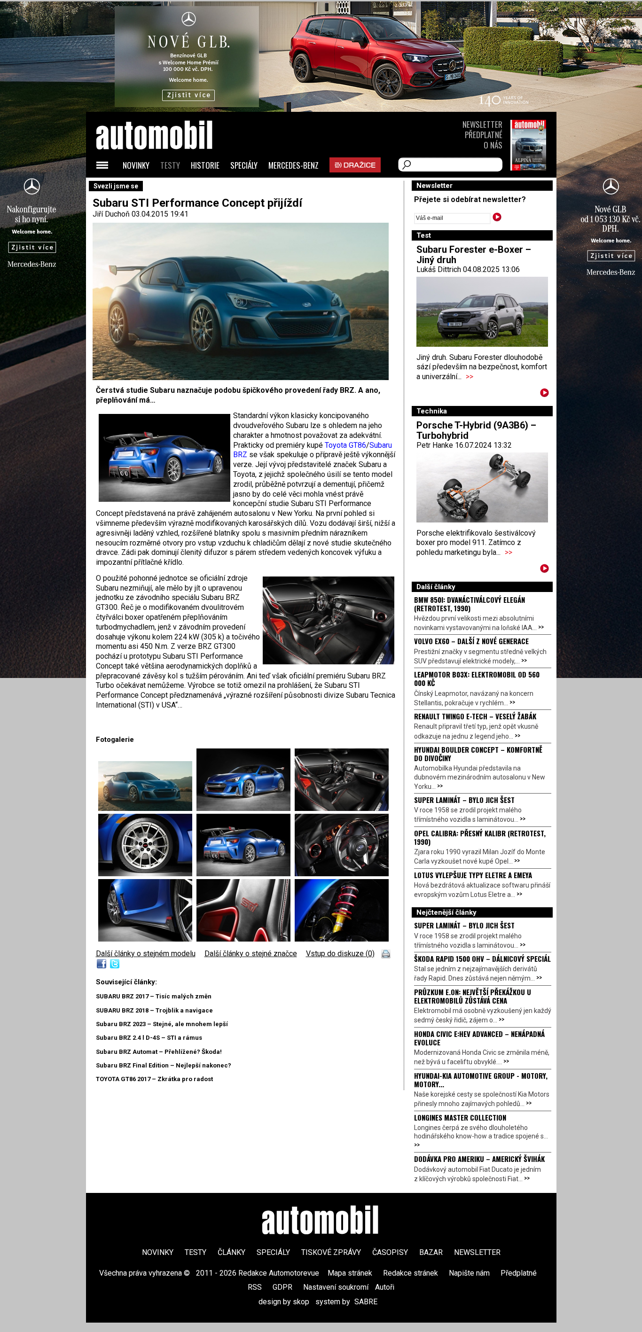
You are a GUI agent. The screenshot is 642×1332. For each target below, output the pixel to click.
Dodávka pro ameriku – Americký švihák (479, 1158)
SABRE (365, 1301)
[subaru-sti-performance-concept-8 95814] (147, 939)
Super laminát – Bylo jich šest (464, 800)
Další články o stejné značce (250, 953)
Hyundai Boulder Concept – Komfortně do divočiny (478, 753)
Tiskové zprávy (331, 1252)
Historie (205, 165)
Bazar (431, 1252)
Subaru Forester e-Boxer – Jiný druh (473, 254)
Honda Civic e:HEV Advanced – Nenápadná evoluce (479, 1037)
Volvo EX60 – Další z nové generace (471, 641)
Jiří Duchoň (111, 214)
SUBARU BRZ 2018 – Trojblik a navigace (154, 1010)
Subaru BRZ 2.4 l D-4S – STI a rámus (149, 1037)
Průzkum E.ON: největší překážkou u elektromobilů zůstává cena (472, 996)
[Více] (544, 394)
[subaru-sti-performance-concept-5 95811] (147, 873)
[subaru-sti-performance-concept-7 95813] (342, 873)
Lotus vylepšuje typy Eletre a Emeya (473, 875)
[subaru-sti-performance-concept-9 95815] (245, 939)
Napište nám (469, 1273)
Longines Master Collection (460, 1117)
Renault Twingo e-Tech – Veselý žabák (475, 716)
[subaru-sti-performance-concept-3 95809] (245, 808)
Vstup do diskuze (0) (340, 953)
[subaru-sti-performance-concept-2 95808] (245, 873)
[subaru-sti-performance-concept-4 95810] (342, 808)
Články (231, 1252)
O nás (493, 145)
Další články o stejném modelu (146, 953)
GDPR (282, 1287)
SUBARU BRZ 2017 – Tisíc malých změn (153, 996)
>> (469, 376)
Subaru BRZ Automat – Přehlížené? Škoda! (159, 1051)
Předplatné (483, 134)
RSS (255, 1287)
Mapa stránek (350, 1273)
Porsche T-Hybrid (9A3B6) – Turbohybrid (476, 430)
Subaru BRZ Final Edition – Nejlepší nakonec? (163, 1065)
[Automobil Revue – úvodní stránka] (166, 188)
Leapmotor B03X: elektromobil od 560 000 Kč (477, 678)
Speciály (244, 165)
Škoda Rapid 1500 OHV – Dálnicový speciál (482, 958)
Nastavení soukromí (335, 1287)
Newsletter (482, 124)
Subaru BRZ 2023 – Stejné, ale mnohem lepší (162, 1024)
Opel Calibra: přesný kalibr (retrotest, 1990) (480, 837)
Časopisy (390, 1252)
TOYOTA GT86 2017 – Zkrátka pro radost (154, 1079)
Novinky (136, 165)
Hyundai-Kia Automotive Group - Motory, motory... (481, 1079)
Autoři (384, 1287)
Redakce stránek (410, 1273)
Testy (170, 165)
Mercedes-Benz (293, 165)
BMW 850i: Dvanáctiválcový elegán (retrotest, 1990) (469, 603)
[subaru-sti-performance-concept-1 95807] (147, 808)
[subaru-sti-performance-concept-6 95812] (342, 939)
